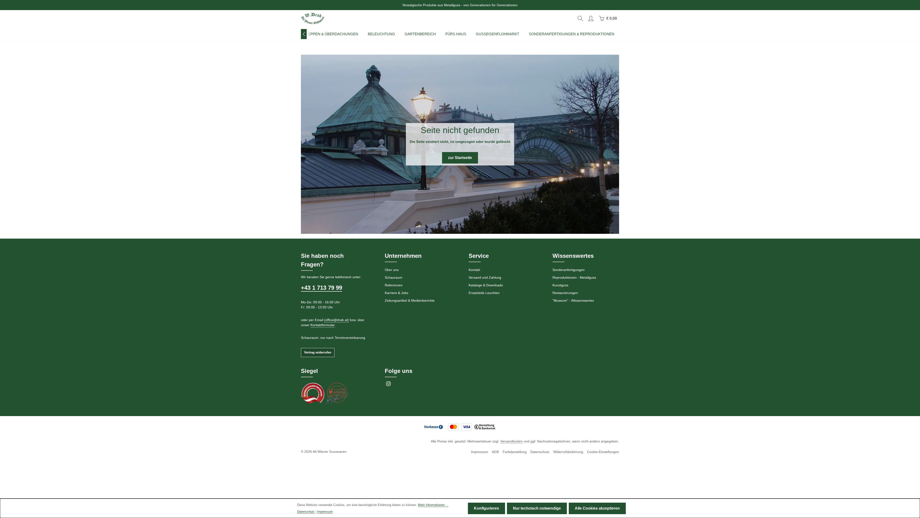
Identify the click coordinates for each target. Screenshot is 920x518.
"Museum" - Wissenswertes (573, 300)
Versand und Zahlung (485, 277)
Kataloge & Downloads (486, 285)
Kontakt (474, 270)
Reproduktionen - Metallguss (574, 277)
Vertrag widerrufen (317, 352)
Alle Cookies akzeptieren (597, 508)
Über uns (392, 270)
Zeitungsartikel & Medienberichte (410, 300)
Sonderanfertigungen (568, 270)
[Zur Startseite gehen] (312, 18)
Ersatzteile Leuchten (484, 293)
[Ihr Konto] (591, 18)
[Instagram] (388, 385)
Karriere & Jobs (396, 293)
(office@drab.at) (336, 320)
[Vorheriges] (304, 34)
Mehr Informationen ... (433, 505)
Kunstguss (560, 285)
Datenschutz (539, 452)
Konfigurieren (486, 508)
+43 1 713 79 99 (321, 287)
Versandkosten (511, 441)
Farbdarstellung (515, 452)
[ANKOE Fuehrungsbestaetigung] (337, 393)
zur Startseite (460, 158)
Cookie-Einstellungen (603, 452)
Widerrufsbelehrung (568, 452)
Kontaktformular (322, 325)
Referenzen (393, 285)
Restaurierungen (565, 293)
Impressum (479, 452)
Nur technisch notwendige (537, 508)
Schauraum (393, 277)
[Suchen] (580, 18)
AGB (495, 452)
